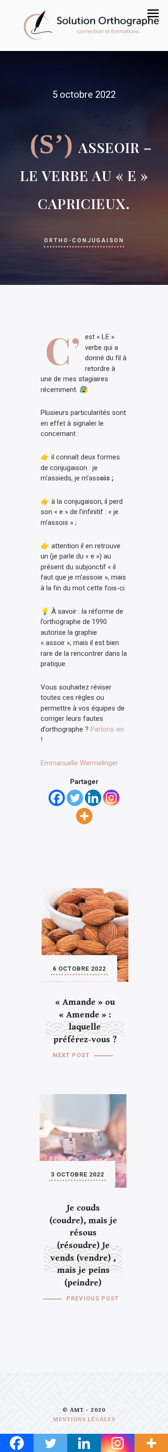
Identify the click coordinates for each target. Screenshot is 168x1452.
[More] (84, 816)
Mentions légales (84, 1419)
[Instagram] (111, 798)
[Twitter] (75, 798)
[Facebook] (57, 798)
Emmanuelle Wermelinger (79, 763)
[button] (153, 13)
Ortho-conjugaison (84, 240)
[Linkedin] (93, 798)
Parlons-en (107, 729)
